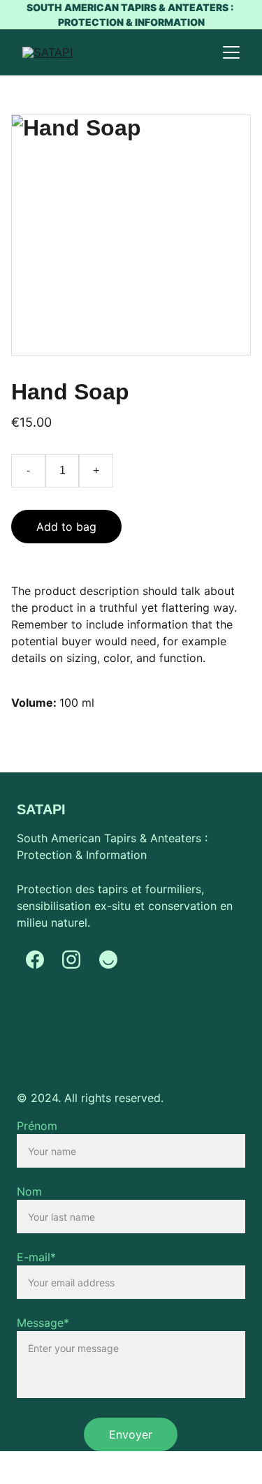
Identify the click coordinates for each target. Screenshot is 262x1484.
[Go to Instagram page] (71, 959)
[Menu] (231, 52)
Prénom (37, 1126)
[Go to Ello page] (108, 959)
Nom (29, 1191)
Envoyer (130, 1434)
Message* (43, 1323)
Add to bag (66, 527)
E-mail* (36, 1257)
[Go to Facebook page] (35, 959)
